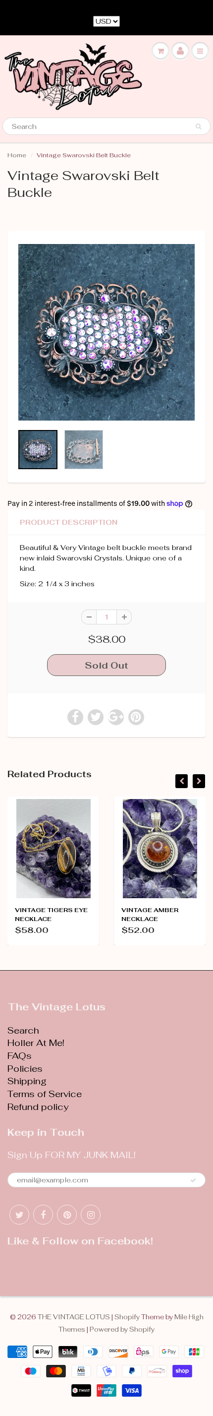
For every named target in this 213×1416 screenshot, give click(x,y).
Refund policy (37, 1106)
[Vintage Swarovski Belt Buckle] (106, 332)
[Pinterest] (67, 1215)
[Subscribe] (193, 1180)
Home (16, 155)
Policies (25, 1068)
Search (23, 1030)
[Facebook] (43, 1215)
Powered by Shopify (122, 1329)
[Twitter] (19, 1215)
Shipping (27, 1081)
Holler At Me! (35, 1042)
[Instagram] (91, 1215)
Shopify (127, 1317)
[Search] (198, 126)
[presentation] (181, 781)
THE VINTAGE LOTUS (74, 1317)
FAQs (19, 1055)
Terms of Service (44, 1094)
